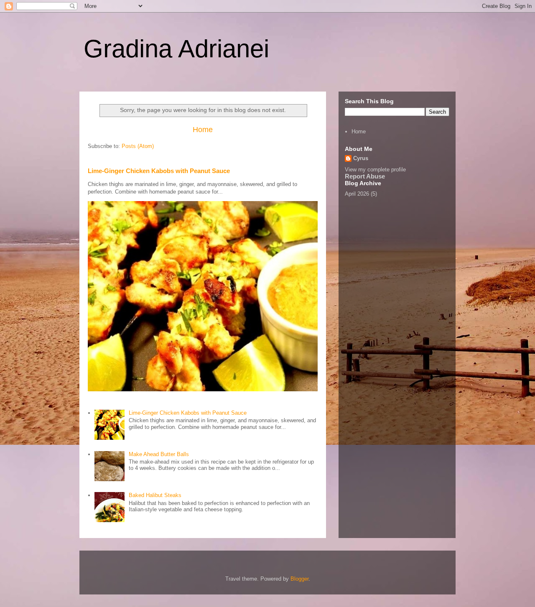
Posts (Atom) (138, 146)
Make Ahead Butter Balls (159, 454)
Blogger (299, 579)
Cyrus (360, 158)
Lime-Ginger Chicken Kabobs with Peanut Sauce (159, 170)
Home (203, 129)
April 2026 (357, 194)
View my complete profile (375, 169)
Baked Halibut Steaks (155, 495)
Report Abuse (365, 176)
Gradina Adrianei (176, 49)
